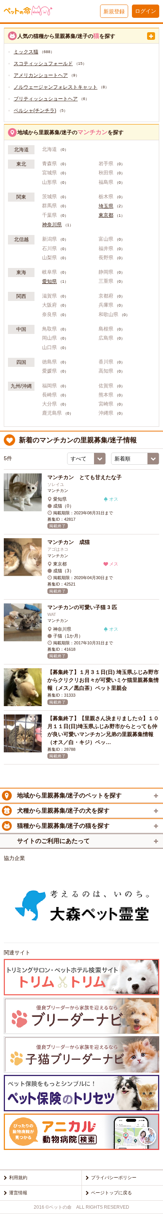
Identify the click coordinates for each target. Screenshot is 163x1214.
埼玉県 (106, 206)
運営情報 (18, 1192)
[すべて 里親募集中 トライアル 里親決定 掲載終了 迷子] (86, 459)
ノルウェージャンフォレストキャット (55, 87)
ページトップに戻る (111, 1192)
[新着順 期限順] (135, 459)
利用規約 (18, 1177)
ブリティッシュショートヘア (46, 99)
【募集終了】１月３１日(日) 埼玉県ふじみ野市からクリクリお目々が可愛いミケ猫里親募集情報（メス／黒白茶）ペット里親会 (103, 680)
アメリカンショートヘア (41, 75)
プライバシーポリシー (113, 1177)
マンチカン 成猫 (71, 542)
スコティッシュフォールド (43, 63)
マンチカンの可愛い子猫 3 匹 (82, 607)
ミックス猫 (26, 52)
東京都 (106, 215)
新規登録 (114, 11)
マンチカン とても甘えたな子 (84, 477)
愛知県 (49, 281)
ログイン (145, 11)
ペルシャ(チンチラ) (35, 110)
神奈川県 (52, 224)
